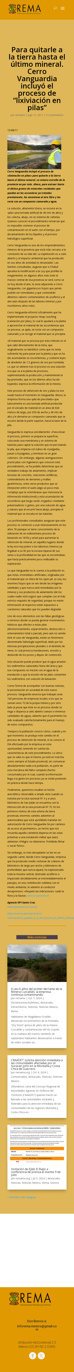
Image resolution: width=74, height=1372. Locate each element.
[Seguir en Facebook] (32, 1355)
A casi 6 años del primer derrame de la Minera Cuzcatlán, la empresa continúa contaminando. (36, 992)
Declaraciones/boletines (25, 1002)
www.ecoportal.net (38, 895)
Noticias (33, 1007)
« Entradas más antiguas (21, 1197)
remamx (20, 115)
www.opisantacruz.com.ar (22, 907)
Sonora (54, 1182)
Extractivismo (19, 1007)
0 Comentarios (54, 115)
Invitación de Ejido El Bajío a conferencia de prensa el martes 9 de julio (36, 1172)
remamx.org (23, 1072)
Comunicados (19, 1076)
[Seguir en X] (41, 1355)
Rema (14, 1011)
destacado (46, 1002)
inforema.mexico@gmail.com (37, 1327)
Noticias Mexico (48, 1007)
